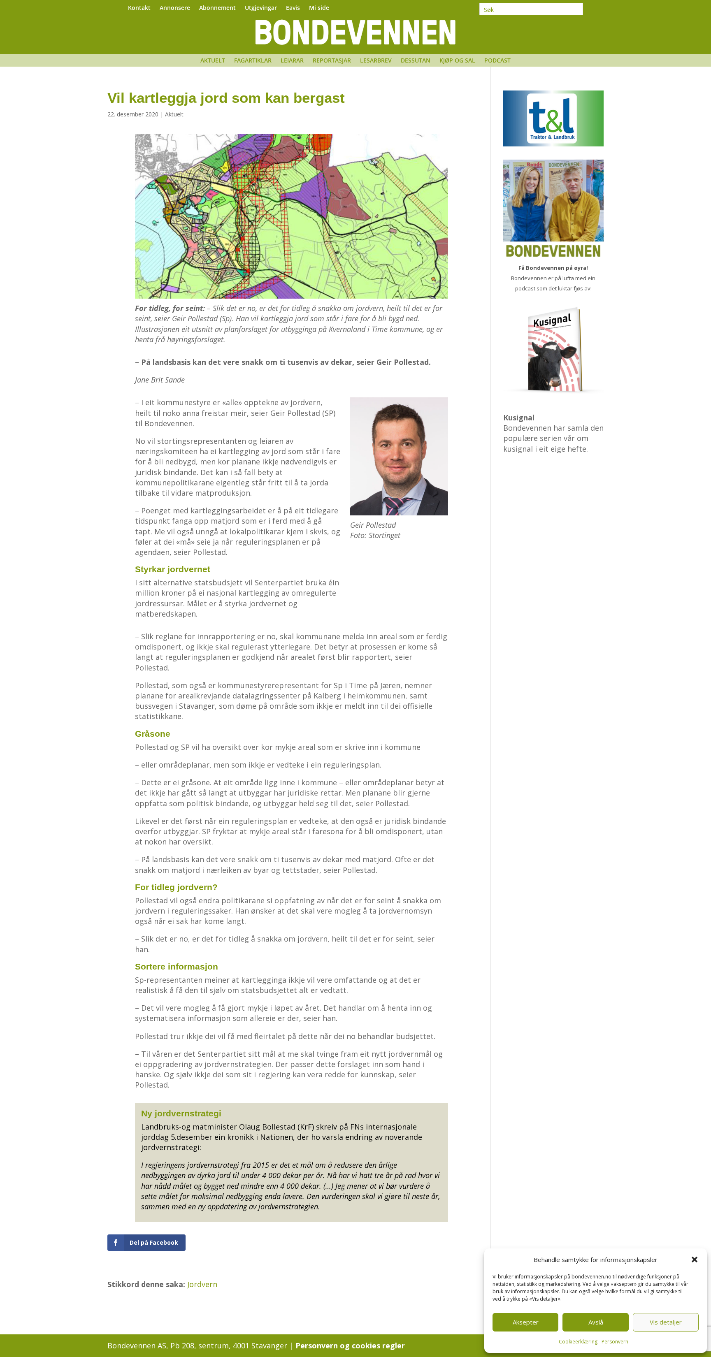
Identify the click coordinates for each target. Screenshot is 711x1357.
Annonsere (175, 8)
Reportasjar (332, 61)
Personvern (615, 1341)
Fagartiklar (253, 61)
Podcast (497, 61)
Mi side (319, 8)
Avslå (595, 1322)
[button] (694, 1259)
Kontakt (139, 8)
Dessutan (415, 61)
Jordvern (202, 1284)
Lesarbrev (376, 61)
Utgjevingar (261, 8)
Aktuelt (212, 61)
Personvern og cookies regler (350, 1345)
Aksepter (526, 1322)
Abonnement (217, 8)
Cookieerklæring (578, 1341)
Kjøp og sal (457, 61)
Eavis (293, 8)
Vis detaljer (666, 1322)
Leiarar (292, 61)
